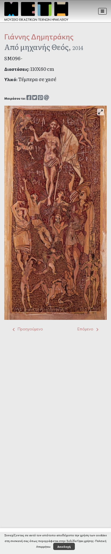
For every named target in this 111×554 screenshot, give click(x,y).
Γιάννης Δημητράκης (38, 36)
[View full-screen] (100, 112)
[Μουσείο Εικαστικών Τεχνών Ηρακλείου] (36, 11)
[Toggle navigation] (102, 11)
